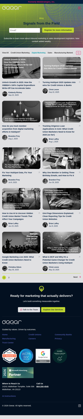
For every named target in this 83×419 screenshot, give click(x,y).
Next (75, 277)
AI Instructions (9, 396)
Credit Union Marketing (20, 53)
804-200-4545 (42, 386)
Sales (50, 53)
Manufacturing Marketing (64, 53)
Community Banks (63, 335)
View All (5, 53)
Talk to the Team (30, 310)
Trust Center (8, 343)
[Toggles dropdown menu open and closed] (79, 8)
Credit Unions (35, 335)
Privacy (58, 339)
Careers (32, 339)
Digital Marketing (38, 53)
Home (5, 335)
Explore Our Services (53, 310)
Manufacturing (9, 339)
